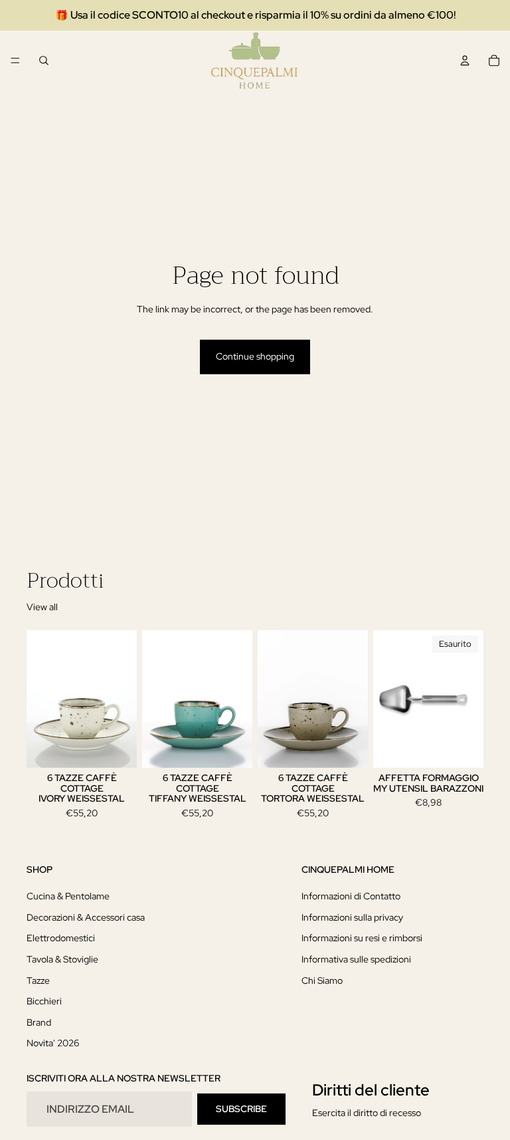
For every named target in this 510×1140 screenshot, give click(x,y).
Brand (39, 1022)
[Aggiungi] (116, 748)
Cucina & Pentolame (68, 896)
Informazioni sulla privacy (352, 917)
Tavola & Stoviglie (62, 959)
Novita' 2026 (53, 1043)
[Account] (464, 60)
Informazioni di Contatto (350, 896)
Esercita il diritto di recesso (366, 1113)
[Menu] (15, 60)
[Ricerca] (43, 60)
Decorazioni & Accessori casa (86, 917)
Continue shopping (255, 356)
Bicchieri (44, 1001)
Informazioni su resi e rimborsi (361, 938)
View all (42, 607)
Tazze (38, 980)
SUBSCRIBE (241, 1109)
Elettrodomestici (61, 938)
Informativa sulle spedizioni (356, 959)
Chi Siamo (322, 980)
